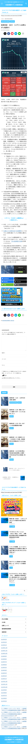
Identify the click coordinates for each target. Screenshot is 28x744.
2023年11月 (4, 684)
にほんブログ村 (5, 599)
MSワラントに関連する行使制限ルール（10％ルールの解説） (18, 562)
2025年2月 (4, 642)
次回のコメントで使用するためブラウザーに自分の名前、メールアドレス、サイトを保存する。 (14, 372)
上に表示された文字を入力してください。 (11, 378)
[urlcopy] (23, 33)
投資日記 (12, 320)
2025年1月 (4, 645)
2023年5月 (4, 701)
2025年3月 (4, 639)
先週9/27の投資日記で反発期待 (12, 231)
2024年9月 (4, 656)
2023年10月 (4, 687)
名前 (3, 353)
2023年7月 (4, 695)
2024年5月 (4, 667)
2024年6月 (4, 664)
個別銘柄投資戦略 (6, 320)
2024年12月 (4, 648)
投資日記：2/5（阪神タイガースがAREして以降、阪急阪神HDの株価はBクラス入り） (17, 439)
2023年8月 (4, 693)
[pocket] (12, 33)
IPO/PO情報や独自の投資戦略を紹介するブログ (14, 737)
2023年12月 (4, 681)
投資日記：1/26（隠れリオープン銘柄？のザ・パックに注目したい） (17, 411)
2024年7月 (4, 662)
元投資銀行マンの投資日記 (14, 5)
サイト (3, 365)
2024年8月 (4, 659)
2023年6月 (4, 698)
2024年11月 (4, 650)
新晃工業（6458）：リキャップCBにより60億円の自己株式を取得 (18, 520)
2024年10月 (4, 653)
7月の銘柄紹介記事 (16, 241)
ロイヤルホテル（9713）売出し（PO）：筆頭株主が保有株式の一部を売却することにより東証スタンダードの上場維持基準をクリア (18, 577)
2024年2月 (4, 676)
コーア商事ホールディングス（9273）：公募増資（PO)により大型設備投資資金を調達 (13, 709)
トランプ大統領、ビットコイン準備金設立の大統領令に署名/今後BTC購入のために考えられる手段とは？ (18, 549)
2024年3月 (4, 673)
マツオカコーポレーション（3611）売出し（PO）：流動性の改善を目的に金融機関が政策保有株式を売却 (17, 534)
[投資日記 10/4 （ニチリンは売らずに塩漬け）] (15, 33)
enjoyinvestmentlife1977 (7, 716)
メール (4, 359)
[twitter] (5, 33)
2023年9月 (4, 690)
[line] (19, 33)
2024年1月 (4, 679)
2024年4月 (4, 670)
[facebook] (8, 33)
